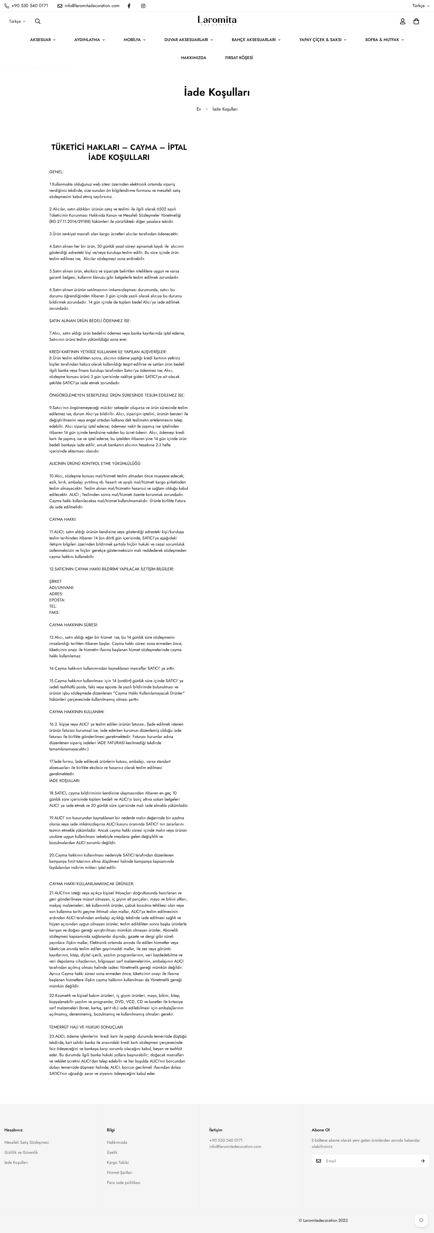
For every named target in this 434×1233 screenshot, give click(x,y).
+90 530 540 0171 (225, 1140)
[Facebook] (129, 6)
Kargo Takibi (118, 1162)
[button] (416, 21)
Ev (199, 109)
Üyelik (112, 1152)
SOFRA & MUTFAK (382, 40)
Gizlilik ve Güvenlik (21, 1152)
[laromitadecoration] (217, 21)
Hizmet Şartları (120, 1172)
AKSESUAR (40, 40)
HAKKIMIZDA (193, 58)
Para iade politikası (124, 1182)
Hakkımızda (117, 1142)
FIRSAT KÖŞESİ (239, 58)
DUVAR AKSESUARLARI (186, 40)
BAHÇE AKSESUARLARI (254, 40)
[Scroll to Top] (422, 1201)
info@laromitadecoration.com (235, 1146)
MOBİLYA (132, 40)
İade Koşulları (16, 1162)
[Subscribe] (423, 1161)
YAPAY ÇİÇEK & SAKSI (320, 40)
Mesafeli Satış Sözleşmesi (26, 1142)
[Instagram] (143, 6)
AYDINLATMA (87, 40)
